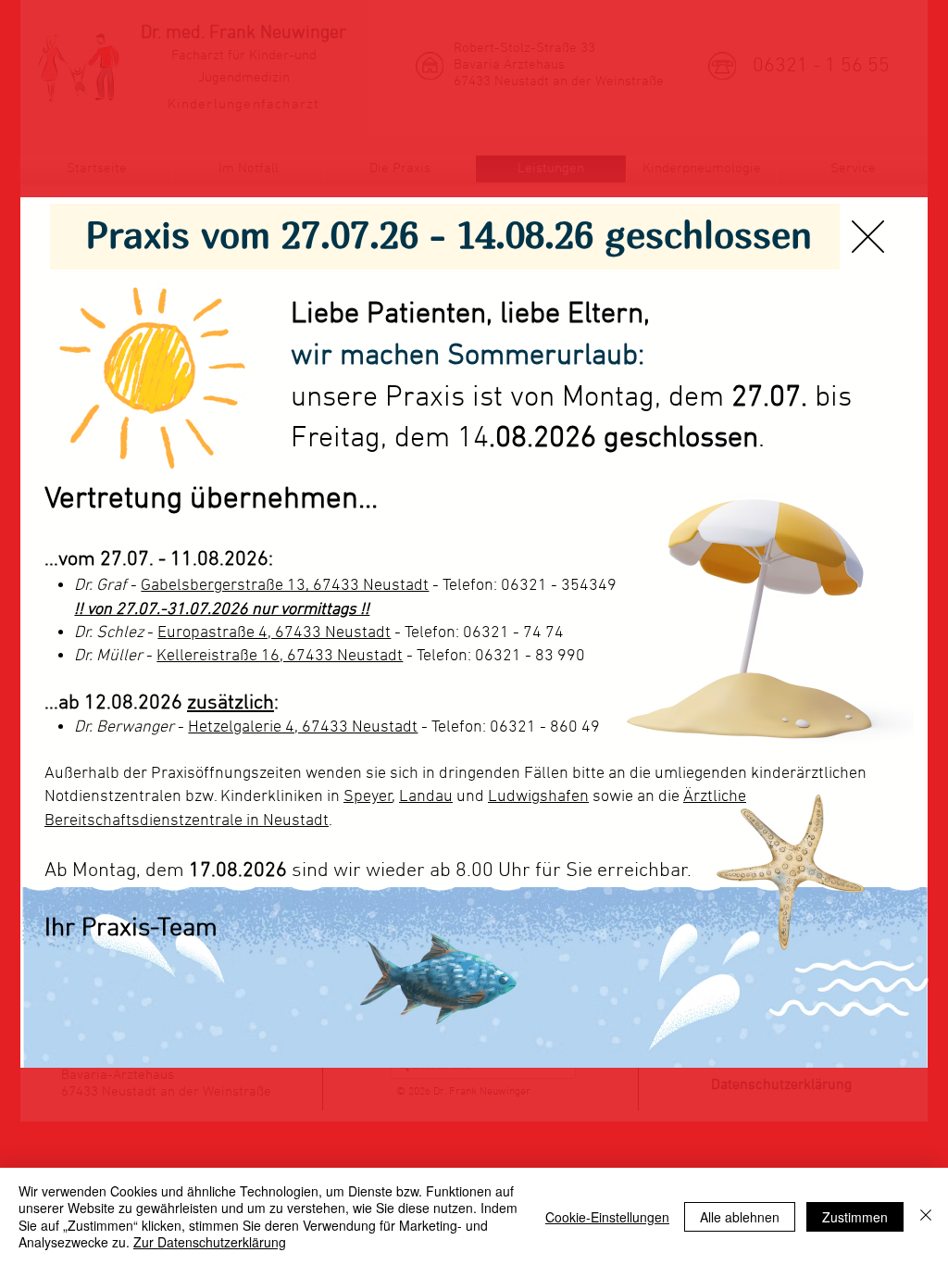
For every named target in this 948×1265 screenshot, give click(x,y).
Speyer (368, 797)
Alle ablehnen (740, 1217)
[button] (868, 236)
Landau (426, 797)
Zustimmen (855, 1217)
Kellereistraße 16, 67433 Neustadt (279, 656)
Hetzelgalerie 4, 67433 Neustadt (303, 727)
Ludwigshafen (538, 797)
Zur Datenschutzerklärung (209, 1242)
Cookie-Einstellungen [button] (607, 1217)
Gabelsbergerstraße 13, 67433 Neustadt (285, 585)
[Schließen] (926, 1216)
